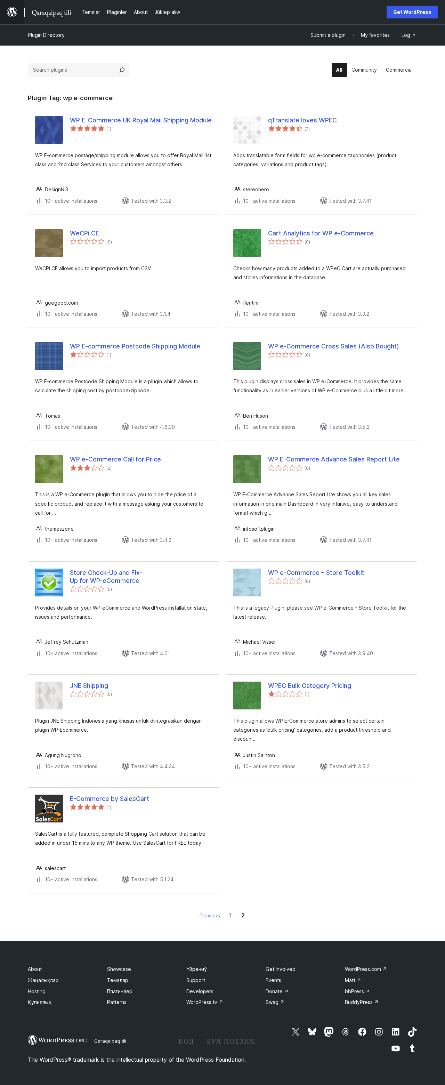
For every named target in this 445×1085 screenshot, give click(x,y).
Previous (210, 915)
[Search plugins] (122, 70)
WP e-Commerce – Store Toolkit (316, 572)
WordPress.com (366, 969)
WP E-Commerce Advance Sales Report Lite (334, 459)
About (35, 969)
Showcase (119, 969)
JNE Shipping (89, 685)
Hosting (37, 991)
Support (195, 980)
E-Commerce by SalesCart (109, 798)
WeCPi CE (84, 233)
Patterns (117, 1002)
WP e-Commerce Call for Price (115, 459)
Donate (277, 991)
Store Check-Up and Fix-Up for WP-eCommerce (106, 576)
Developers (199, 991)
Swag (275, 1002)
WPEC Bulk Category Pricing (309, 685)
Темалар (117, 980)
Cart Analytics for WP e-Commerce (321, 233)
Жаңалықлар (43, 980)
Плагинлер (119, 991)
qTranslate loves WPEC (302, 120)
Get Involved (281, 969)
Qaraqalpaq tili (110, 1041)
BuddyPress (362, 1002)
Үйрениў (196, 969)
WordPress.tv (204, 1002)
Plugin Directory (46, 35)
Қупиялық (39, 1002)
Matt (353, 980)
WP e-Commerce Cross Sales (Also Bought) (333, 346)
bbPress (357, 991)
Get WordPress (412, 12)
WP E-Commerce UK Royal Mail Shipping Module (141, 120)
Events (273, 980)
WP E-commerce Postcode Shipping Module (135, 346)
